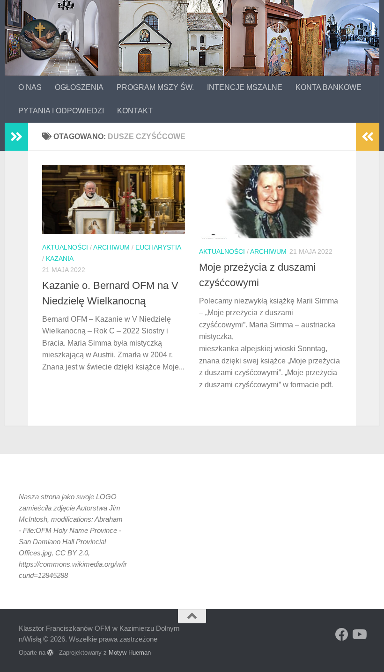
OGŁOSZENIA (79, 87)
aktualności (65, 247)
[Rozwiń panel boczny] (16, 137)
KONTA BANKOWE (328, 87)
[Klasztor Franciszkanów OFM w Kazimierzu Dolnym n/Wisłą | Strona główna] (40, 40)
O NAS (30, 87)
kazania (60, 258)
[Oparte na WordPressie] (50, 653)
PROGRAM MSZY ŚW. (155, 87)
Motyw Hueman (130, 652)
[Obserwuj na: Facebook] (341, 634)
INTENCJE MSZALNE (244, 87)
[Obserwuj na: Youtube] (358, 634)
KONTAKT (135, 111)
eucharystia (158, 247)
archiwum (111, 247)
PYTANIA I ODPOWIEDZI (61, 111)
